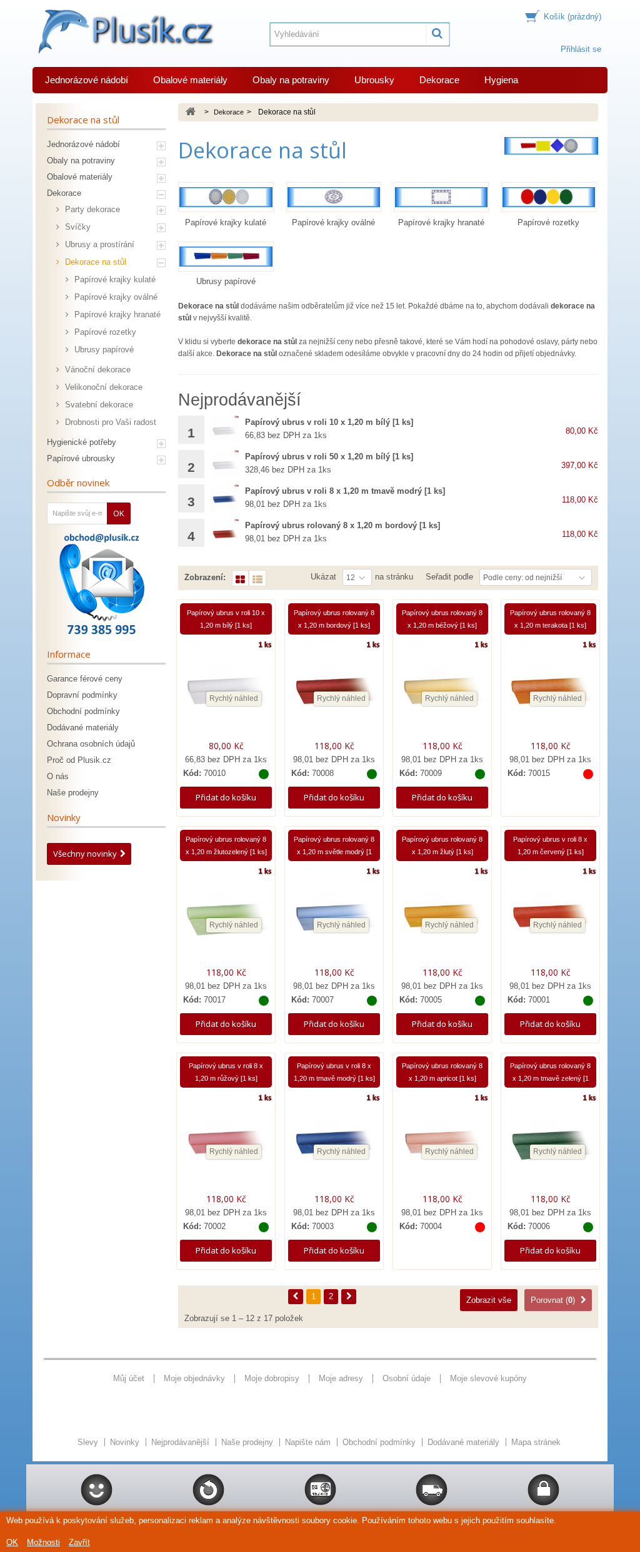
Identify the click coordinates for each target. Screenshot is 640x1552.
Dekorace (439, 79)
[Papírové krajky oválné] (334, 197)
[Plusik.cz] (124, 32)
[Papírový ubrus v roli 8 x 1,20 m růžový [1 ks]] (226, 1143)
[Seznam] (257, 578)
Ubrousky (374, 79)
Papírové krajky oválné (115, 297)
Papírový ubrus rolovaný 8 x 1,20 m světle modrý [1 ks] (334, 851)
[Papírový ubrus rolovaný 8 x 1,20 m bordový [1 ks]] (225, 533)
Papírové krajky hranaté (116, 314)
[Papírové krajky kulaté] (225, 197)
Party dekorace (91, 209)
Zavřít (79, 1542)
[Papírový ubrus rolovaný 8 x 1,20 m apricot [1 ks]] (442, 1143)
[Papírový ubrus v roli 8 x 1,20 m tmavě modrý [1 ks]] (225, 498)
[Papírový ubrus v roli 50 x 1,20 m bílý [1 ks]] (225, 464)
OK (12, 1542)
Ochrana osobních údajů (91, 743)
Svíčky (76, 227)
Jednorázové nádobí (86, 79)
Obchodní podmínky (83, 711)
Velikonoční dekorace (102, 387)
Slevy (89, 1442)
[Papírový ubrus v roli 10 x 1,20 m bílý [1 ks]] (225, 430)
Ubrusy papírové (103, 349)
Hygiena (501, 79)
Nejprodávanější (181, 1442)
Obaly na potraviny (290, 79)
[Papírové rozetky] (548, 197)
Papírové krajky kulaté (114, 279)
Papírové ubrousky (81, 458)
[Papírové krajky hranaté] (441, 197)
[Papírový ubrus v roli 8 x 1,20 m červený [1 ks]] (550, 916)
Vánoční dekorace (96, 369)
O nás (58, 776)
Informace (69, 654)
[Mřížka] (240, 578)
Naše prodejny (73, 792)
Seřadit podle (449, 576)
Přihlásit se (581, 49)
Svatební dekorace (97, 404)
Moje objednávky (194, 1378)
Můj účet (128, 1378)
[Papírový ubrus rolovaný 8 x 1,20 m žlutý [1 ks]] (442, 916)
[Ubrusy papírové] (225, 256)
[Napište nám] (101, 584)
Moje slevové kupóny (488, 1378)
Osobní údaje (406, 1378)
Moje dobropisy (271, 1378)
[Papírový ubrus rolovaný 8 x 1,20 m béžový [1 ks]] (442, 690)
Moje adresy (341, 1378)
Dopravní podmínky (82, 695)
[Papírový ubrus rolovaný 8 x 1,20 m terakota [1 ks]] (550, 690)
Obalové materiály (190, 79)
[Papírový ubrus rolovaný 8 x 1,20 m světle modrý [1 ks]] (334, 916)
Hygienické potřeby (81, 442)
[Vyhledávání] (438, 34)
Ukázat (323, 576)
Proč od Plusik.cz (79, 760)
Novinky (64, 817)
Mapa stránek (536, 1442)
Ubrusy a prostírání (98, 244)
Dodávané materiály (83, 727)
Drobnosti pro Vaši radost (109, 422)
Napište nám (309, 1442)
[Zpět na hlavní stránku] (190, 112)
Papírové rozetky (104, 332)
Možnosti (43, 1542)
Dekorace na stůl (94, 262)
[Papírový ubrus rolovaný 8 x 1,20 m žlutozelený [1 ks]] (226, 916)
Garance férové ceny (84, 678)
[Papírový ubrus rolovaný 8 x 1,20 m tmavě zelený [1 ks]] (550, 1143)
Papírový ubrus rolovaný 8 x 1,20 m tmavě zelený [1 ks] (550, 1078)
